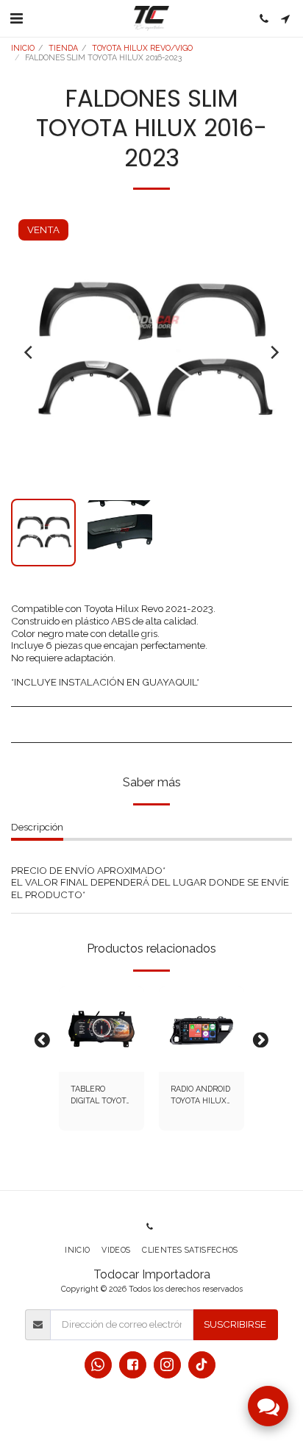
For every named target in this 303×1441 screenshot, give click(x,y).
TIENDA (63, 47)
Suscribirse (235, 1324)
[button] (16, 18)
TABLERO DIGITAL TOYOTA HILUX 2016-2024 (101, 1095)
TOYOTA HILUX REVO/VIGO (142, 47)
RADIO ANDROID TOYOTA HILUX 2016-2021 (200, 1095)
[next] (274, 352)
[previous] (29, 352)
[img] (101, 1029)
